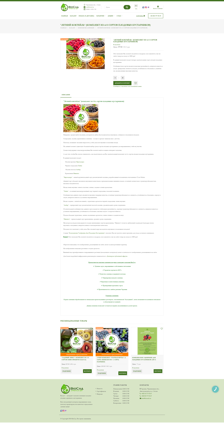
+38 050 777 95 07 (155, 16)
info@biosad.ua (90, 7)
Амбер (78, 169)
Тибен (80, 166)
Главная (64, 16)
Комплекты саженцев (86, 28)
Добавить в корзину (122, 83)
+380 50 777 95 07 (146, 394)
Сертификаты (101, 391)
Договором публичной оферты (117, 256)
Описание (66, 94)
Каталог (73, 16)
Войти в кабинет (158, 8)
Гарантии (100, 16)
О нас (119, 16)
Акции (110, 16)
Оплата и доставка (86, 16)
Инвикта (76, 173)
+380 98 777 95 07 (146, 396)
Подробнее (67, 371)
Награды (100, 394)
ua (136, 9)
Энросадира (80, 162)
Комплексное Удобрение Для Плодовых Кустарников (86, 233)
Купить (88, 371)
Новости (99, 389)
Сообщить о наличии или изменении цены (127, 86)
